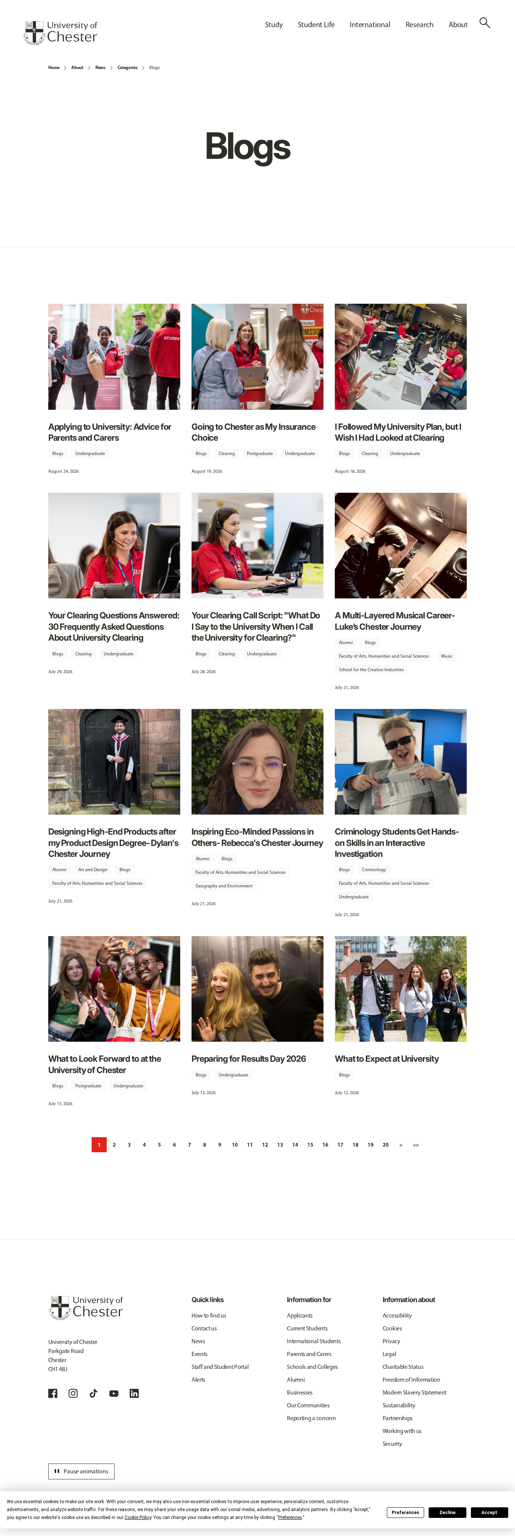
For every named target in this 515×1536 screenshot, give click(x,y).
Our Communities (308, 1405)
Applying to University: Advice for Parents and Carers (110, 432)
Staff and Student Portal (220, 1366)
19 (371, 1144)
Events (199, 1354)
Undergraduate (90, 453)
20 (386, 1144)
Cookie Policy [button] (137, 1517)
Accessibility (397, 1315)
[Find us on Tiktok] (93, 1393)
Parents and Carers (309, 1354)
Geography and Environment (224, 886)
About (77, 67)
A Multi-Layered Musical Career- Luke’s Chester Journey (395, 620)
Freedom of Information (411, 1379)
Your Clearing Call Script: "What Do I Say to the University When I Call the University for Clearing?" (256, 626)
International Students (313, 1341)
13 (280, 1144)
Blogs (154, 67)
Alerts (198, 1379)
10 (235, 1144)
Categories (128, 67)
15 (310, 1144)
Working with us (402, 1431)
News (100, 67)
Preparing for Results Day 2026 (249, 1058)
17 (340, 1144)
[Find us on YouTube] (113, 1393)
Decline (447, 1512)
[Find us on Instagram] (73, 1393)
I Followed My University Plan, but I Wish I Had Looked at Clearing (398, 432)
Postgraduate (260, 453)
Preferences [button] (290, 1517)
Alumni (346, 642)
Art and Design (92, 869)
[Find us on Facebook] (52, 1393)
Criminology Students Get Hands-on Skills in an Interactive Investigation (397, 842)
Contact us (204, 1328)
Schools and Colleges (312, 1366)
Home (54, 67)
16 (325, 1144)
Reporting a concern (311, 1418)
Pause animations (80, 1471)
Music (446, 656)
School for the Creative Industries (371, 669)
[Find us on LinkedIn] (134, 1393)
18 (356, 1144)
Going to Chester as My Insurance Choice (254, 432)
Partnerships (397, 1418)
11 (250, 1144)
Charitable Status (403, 1366)
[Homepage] (60, 33)
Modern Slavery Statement (414, 1392)
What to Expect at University (386, 1058)
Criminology (374, 869)
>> (416, 1144)
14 (295, 1144)
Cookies (392, 1328)
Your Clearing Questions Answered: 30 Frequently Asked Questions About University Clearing (113, 626)
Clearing (227, 453)
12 (265, 1144)
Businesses (300, 1392)
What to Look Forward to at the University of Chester (104, 1064)
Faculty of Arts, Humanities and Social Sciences (384, 656)
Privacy (391, 1341)
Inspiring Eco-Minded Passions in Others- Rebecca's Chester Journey (257, 836)
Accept (489, 1512)
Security (392, 1443)
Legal (389, 1354)
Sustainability (399, 1405)
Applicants (300, 1315)
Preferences (405, 1512)
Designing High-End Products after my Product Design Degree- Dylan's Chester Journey (113, 842)
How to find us (209, 1315)
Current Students (307, 1328)
